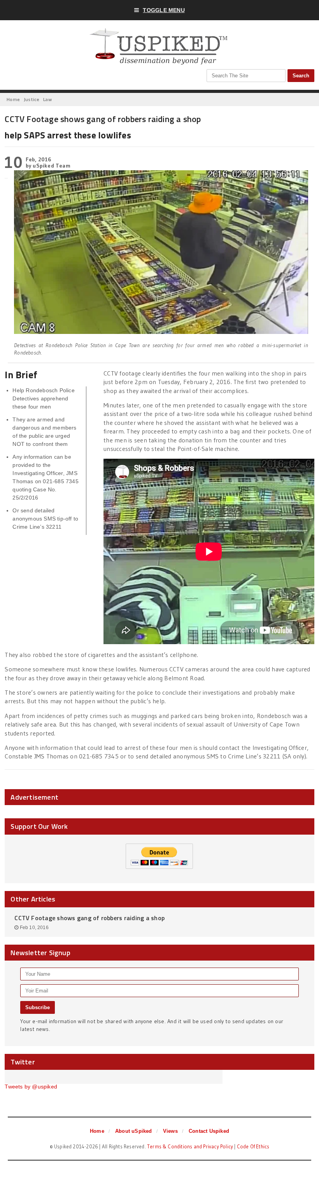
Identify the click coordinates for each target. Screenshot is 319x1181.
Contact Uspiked (209, 1131)
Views (170, 1131)
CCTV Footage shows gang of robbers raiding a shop (89, 917)
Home (97, 1131)
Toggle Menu (163, 10)
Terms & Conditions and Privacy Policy (190, 1146)
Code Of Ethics (253, 1146)
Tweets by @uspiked (31, 1086)
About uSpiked (133, 1131)
